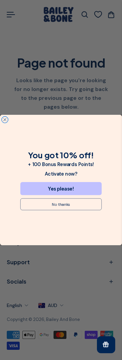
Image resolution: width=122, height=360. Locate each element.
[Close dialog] (5, 119)
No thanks (61, 204)
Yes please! (61, 188)
